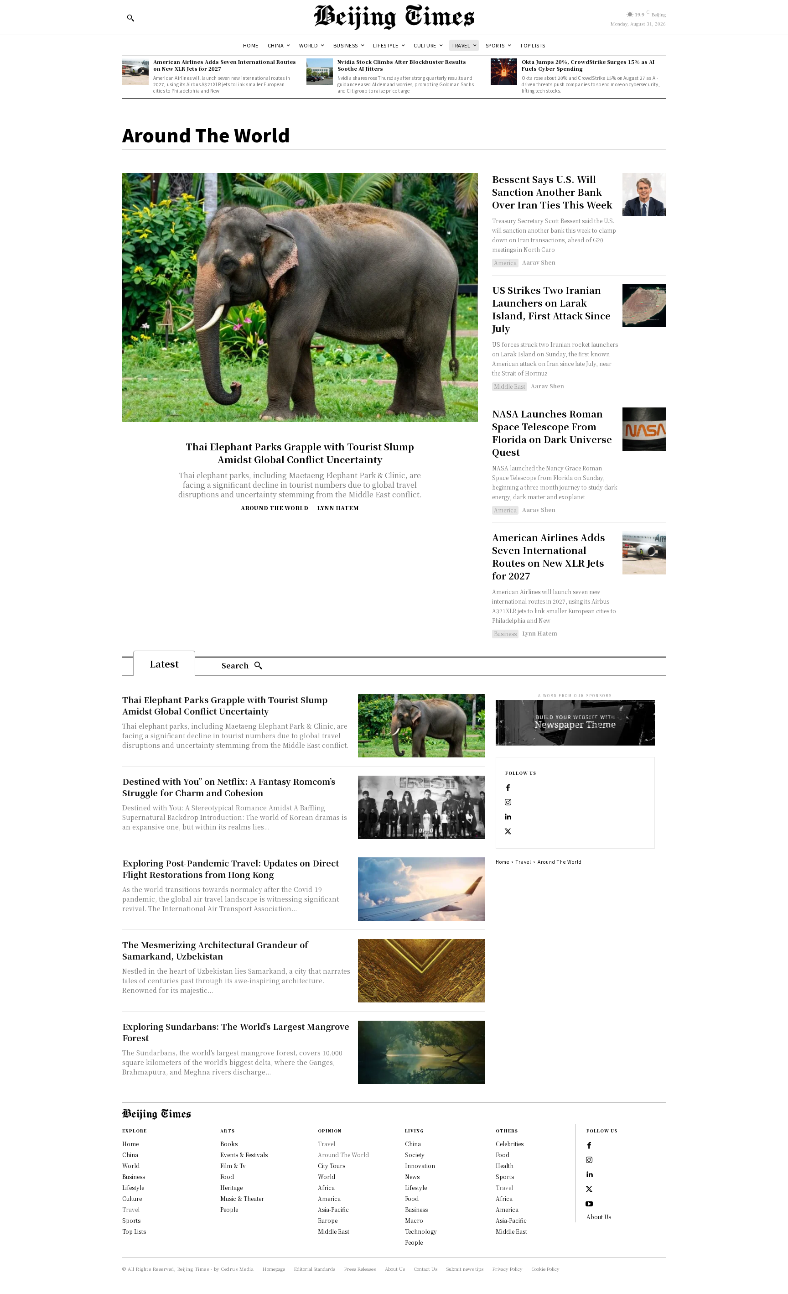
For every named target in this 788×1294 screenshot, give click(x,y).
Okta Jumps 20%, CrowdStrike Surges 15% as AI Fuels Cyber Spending (588, 65)
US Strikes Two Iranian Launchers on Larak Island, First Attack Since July (551, 309)
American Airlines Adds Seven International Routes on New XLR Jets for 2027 (224, 65)
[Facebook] (508, 788)
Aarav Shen (538, 262)
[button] (130, 18)
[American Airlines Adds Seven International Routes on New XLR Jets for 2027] (135, 71)
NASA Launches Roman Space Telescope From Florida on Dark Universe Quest (552, 433)
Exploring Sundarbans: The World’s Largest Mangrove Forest (235, 1032)
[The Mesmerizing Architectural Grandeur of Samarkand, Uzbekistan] (421, 970)
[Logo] (394, 17)
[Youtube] (589, 1204)
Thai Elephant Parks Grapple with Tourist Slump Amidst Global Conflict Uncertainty (300, 453)
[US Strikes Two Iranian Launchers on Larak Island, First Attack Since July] (644, 305)
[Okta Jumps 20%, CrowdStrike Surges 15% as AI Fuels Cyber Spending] (504, 71)
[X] (508, 831)
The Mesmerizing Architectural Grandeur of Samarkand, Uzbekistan (215, 950)
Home (502, 861)
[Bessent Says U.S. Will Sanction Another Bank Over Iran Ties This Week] (644, 194)
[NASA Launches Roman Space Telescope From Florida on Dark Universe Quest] (644, 429)
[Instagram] (508, 802)
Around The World (274, 508)
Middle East (509, 386)
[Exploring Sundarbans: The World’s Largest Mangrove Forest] (421, 1052)
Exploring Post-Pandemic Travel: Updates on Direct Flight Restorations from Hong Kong (230, 868)
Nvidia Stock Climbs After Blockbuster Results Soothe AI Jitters (401, 65)
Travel (523, 861)
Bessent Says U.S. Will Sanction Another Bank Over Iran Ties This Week (552, 191)
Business (505, 633)
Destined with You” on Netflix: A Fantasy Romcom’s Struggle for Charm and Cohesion (228, 786)
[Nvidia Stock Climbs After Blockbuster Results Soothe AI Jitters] (319, 71)
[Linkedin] (508, 817)
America (505, 262)
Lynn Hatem (338, 507)
